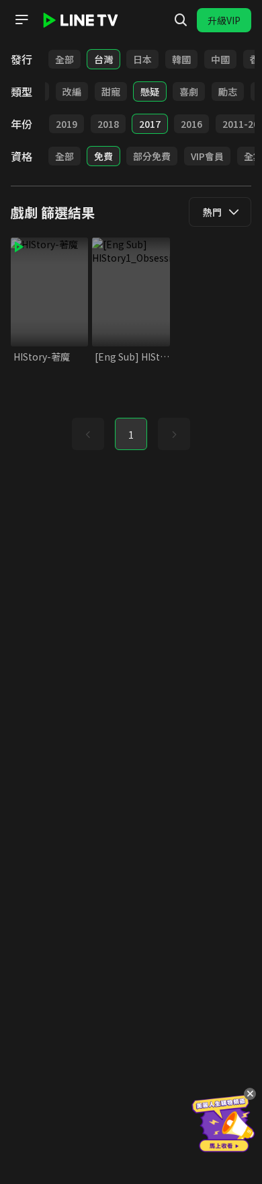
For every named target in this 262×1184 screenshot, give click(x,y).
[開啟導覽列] (21, 19)
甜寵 (110, 91)
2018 (108, 124)
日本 (142, 59)
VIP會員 (207, 156)
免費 (103, 156)
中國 (220, 59)
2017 (150, 124)
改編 (71, 91)
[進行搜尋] (181, 20)
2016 (191, 124)
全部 (64, 59)
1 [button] (131, 434)
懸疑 (149, 91)
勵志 (227, 91)
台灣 (103, 59)
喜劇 (188, 91)
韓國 (181, 59)
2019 (66, 124)
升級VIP (224, 20)
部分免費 (152, 156)
